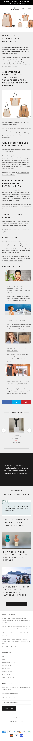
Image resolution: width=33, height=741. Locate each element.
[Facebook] (2, 646)
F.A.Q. (4, 659)
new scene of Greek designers (14, 260)
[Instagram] (11, 646)
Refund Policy (6, 668)
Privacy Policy (6, 674)
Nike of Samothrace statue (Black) (16, 437)
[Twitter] (7, 646)
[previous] (4, 430)
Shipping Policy (6, 665)
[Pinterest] (15, 646)
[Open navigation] (2, 8)
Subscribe (9, 708)
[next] (29, 430)
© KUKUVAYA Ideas (16, 721)
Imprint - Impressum (8, 677)
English (15, 717)
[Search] (23, 9)
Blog (3, 656)
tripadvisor (23, 473)
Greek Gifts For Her (16, 320)
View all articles (16, 604)
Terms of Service (7, 671)
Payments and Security (8, 662)
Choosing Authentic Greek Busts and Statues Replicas (16, 522)
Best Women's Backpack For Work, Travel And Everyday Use (18, 383)
